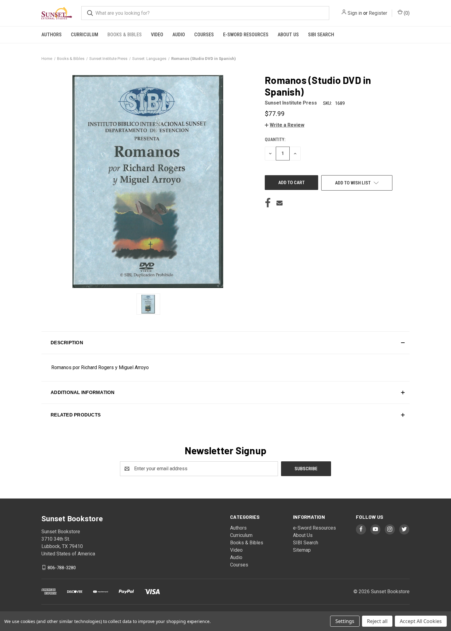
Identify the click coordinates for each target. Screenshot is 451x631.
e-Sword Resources (245, 34)
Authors (51, 34)
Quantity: (275, 139)
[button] (284, 125)
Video (157, 34)
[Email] (279, 203)
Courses (204, 34)
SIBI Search (321, 34)
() (406, 13)
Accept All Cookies (421, 621)
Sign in (355, 13)
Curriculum (84, 34)
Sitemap (302, 550)
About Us (288, 34)
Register (378, 13)
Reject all (377, 621)
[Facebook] (268, 203)
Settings (344, 621)
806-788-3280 (62, 567)
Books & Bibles (124, 34)
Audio (178, 34)
